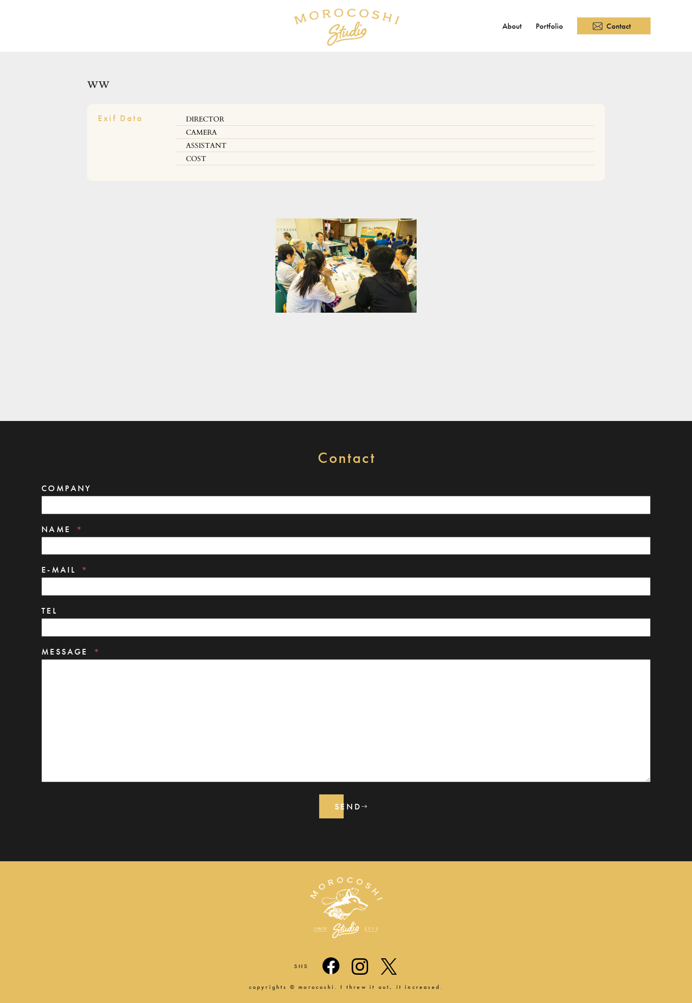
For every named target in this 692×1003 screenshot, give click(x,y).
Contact (618, 26)
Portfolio (549, 26)
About (512, 26)
